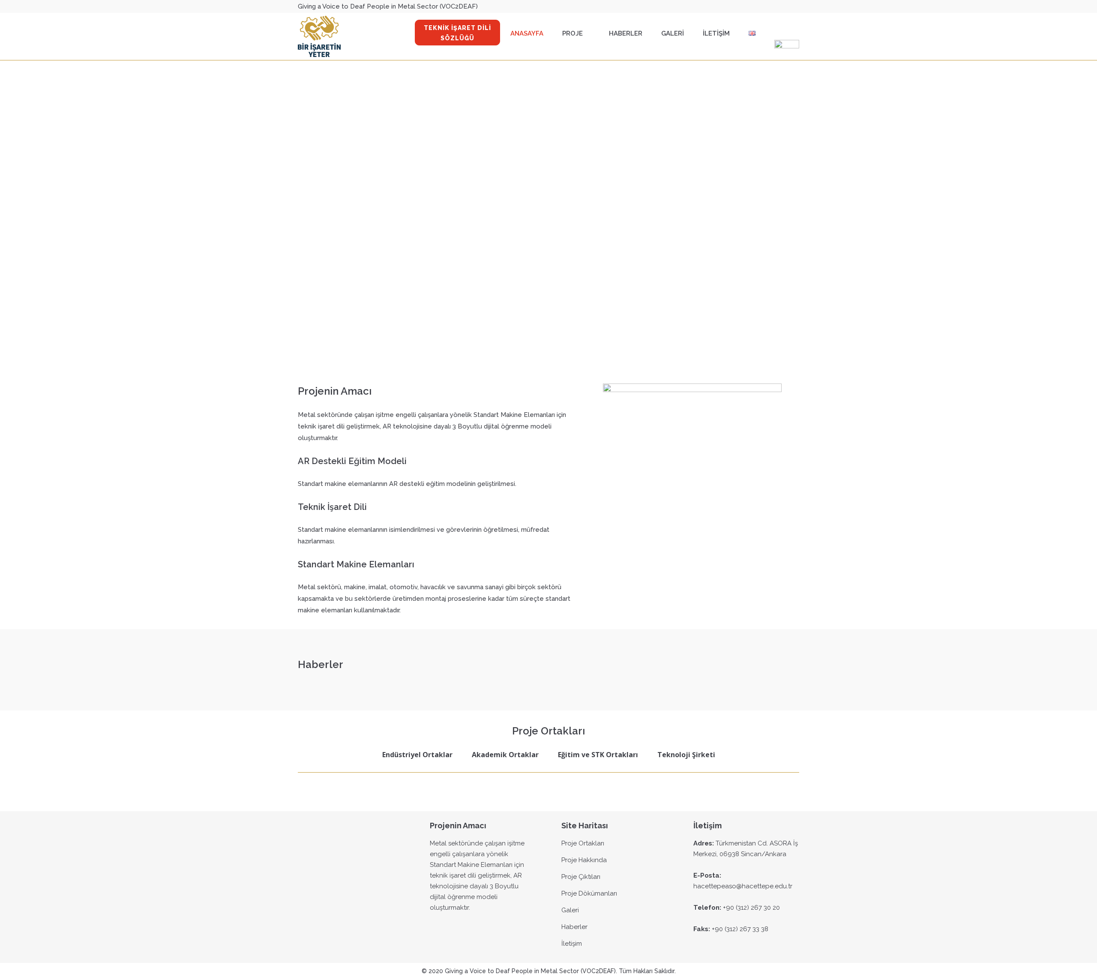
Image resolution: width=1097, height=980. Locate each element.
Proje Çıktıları (580, 877)
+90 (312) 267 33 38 (740, 929)
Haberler (574, 927)
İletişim (571, 943)
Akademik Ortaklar (505, 754)
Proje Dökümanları (589, 893)
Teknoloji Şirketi (686, 754)
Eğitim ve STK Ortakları (598, 754)
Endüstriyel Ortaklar (417, 754)
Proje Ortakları (582, 843)
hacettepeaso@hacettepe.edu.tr (742, 886)
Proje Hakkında (584, 860)
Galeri (570, 910)
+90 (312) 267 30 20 (751, 907)
